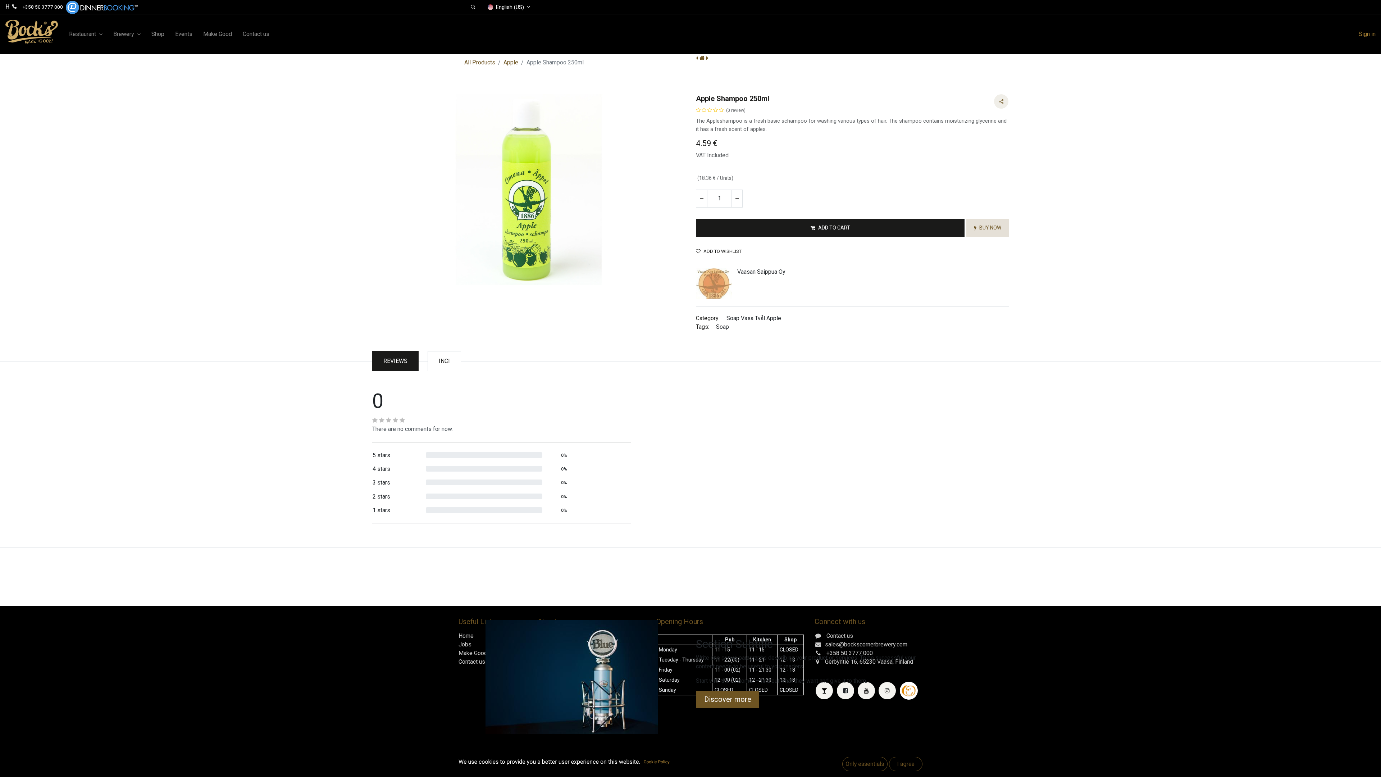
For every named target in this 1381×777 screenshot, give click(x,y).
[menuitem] (158, 34)
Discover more (727, 699)
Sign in (1367, 34)
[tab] (444, 361)
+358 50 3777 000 (43, 7)
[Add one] (736, 198)
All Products (479, 62)
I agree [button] (905, 763)
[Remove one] (701, 198)
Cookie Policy (657, 761)
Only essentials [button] (865, 763)
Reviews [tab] (395, 361)
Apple (510, 62)
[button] (473, 7)
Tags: (702, 326)
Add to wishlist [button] (722, 251)
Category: (708, 318)
